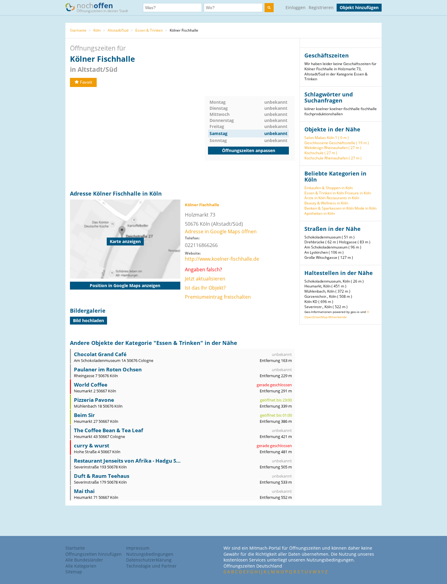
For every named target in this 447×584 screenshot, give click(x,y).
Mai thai (84, 491)
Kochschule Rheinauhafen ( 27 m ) (333, 158)
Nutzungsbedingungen (149, 554)
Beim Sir (84, 415)
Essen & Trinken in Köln (324, 193)
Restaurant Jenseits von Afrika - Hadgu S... (127, 460)
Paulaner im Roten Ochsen (108, 369)
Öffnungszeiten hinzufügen (93, 554)
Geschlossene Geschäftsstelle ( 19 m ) (336, 142)
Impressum (137, 548)
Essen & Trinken (149, 30)
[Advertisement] (137, 138)
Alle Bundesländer (84, 560)
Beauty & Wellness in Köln (326, 203)
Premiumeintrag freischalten (218, 297)
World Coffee (90, 384)
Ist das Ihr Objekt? (205, 287)
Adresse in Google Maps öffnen (221, 231)
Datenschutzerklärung (149, 560)
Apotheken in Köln (319, 213)
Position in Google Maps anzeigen (125, 285)
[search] (269, 7)
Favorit (86, 82)
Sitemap (73, 572)
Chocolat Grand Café (100, 354)
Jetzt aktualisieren (205, 278)
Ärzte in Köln (315, 197)
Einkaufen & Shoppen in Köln (328, 187)
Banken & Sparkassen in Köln (329, 208)
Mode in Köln (365, 208)
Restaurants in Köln (343, 197)
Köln (97, 30)
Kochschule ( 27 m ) (320, 152)
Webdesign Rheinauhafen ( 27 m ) (332, 147)
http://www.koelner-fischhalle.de (222, 258)
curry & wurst (91, 445)
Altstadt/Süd (118, 30)
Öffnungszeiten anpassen (248, 150)
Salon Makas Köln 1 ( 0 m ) (326, 137)
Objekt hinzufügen (359, 7)
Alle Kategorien (80, 566)
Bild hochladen (88, 320)
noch (102, 6)
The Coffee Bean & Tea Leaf (108, 430)
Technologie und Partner (151, 566)
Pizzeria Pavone (94, 399)
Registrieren (321, 7)
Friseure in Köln (358, 193)
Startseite (78, 30)
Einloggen (296, 7)
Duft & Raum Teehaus (101, 475)
